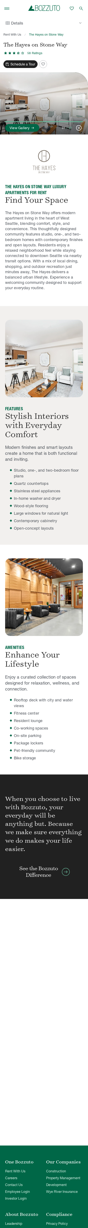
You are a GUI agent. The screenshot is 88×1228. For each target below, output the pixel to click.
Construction (56, 1171)
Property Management (63, 1178)
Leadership (13, 1223)
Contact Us (14, 1185)
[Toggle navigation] (6, 8)
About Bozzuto (21, 1214)
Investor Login (16, 1198)
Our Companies (63, 1162)
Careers (11, 1178)
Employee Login (17, 1191)
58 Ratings (34, 53)
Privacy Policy (57, 1223)
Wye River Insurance (62, 1191)
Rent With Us (12, 34)
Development (56, 1185)
